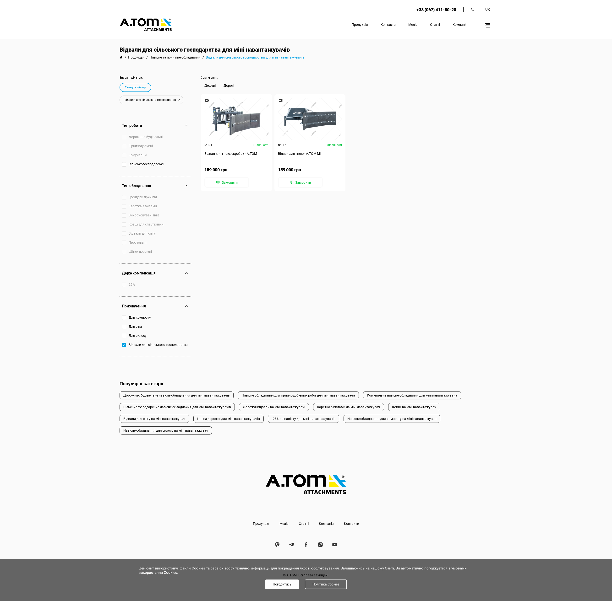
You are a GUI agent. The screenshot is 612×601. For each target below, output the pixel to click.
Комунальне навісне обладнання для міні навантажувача (412, 395)
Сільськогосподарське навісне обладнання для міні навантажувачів (177, 407)
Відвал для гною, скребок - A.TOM (230, 154)
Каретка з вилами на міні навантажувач (348, 407)
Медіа (412, 25)
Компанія (460, 25)
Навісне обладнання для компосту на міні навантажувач (392, 419)
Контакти (388, 25)
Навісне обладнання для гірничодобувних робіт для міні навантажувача (298, 395)
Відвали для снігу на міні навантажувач (154, 419)
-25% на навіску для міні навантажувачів (303, 419)
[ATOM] (121, 57)
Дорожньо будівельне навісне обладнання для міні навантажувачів (176, 395)
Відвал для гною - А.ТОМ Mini (300, 154)
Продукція (360, 25)
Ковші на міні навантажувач (414, 407)
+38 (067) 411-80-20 (436, 9)
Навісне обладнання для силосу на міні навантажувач (165, 430)
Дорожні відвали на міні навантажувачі (274, 407)
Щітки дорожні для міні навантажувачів (228, 419)
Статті (435, 25)
